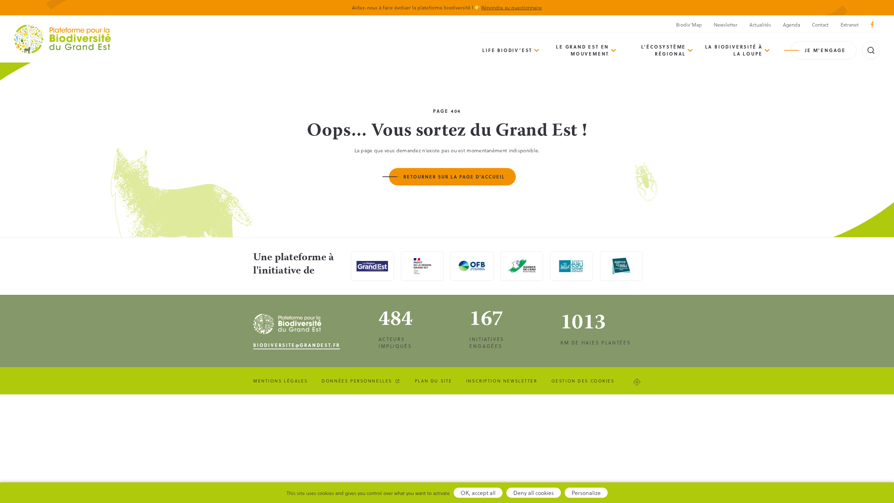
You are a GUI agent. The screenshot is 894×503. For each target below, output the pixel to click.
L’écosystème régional (663, 50)
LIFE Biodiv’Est (507, 50)
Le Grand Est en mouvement (582, 50)
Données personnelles (357, 381)
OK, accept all (478, 493)
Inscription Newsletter (501, 381)
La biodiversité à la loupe (734, 50)
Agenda (791, 24)
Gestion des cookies (583, 381)
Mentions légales (280, 381)
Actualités (760, 24)
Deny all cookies (533, 493)
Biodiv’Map (689, 24)
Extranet (850, 24)
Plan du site (433, 381)
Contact (820, 24)
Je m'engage (825, 50)
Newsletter (726, 24)
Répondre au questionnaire (511, 7)
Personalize (586, 493)
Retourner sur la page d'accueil (454, 176)
